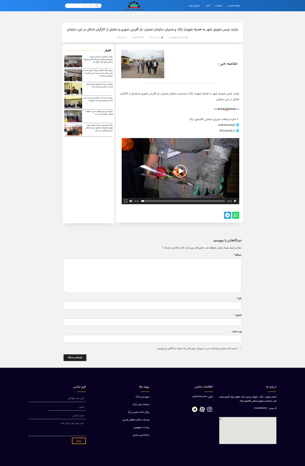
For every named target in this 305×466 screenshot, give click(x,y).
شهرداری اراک (142, 397)
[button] (180, 171)
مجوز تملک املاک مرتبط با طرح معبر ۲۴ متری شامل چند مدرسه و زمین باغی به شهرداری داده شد (98, 73)
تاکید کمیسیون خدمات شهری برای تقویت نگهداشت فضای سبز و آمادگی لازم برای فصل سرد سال (99, 128)
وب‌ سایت (236, 332)
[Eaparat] (202, 409)
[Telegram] (194, 409)
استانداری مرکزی (141, 435)
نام (239, 298)
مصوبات (218, 5)
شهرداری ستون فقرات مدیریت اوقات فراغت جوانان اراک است (99, 113)
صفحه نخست (233, 5)
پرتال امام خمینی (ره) (138, 412)
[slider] (183, 201)
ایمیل (237, 315)
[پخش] (235, 201)
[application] (180, 171)
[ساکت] (130, 201)
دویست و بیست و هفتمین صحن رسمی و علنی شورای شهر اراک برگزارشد (98, 99)
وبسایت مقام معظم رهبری (136, 420)
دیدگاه (237, 255)
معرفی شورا (194, 5)
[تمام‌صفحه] (125, 201)
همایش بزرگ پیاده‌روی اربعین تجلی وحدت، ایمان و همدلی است (99, 85)
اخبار (208, 5)
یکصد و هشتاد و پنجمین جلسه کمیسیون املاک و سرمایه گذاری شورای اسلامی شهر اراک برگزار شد (98, 59)
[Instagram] (209, 409)
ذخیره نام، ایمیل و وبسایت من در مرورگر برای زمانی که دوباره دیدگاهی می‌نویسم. (197, 349)
